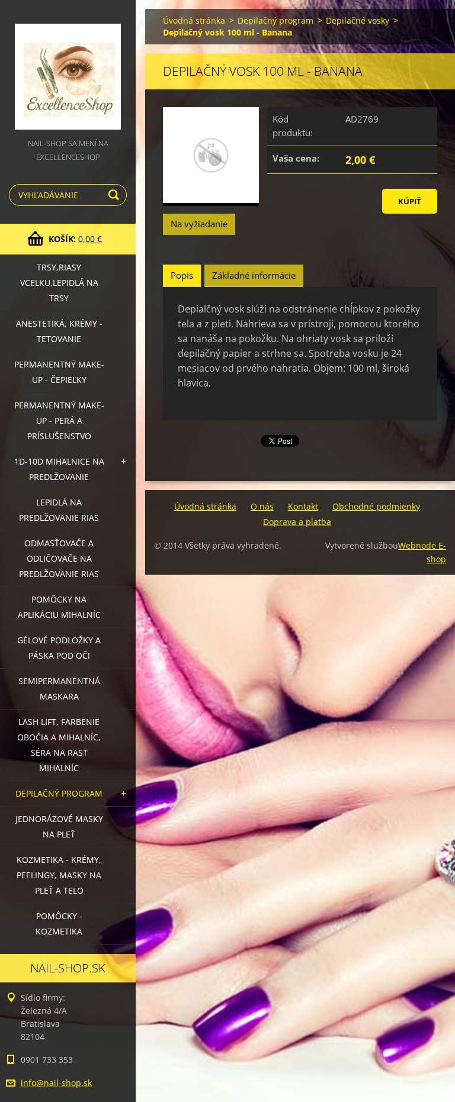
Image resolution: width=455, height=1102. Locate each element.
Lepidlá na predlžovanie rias (59, 510)
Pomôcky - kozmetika (59, 923)
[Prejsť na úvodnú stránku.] (68, 68)
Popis (182, 275)
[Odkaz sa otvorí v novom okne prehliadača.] (211, 156)
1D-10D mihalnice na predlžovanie (59, 469)
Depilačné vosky (357, 20)
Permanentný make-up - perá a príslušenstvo (59, 420)
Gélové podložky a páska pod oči (59, 647)
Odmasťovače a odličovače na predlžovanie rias (59, 558)
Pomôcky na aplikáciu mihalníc (59, 607)
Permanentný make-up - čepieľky (59, 372)
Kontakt (303, 506)
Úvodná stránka (194, 20)
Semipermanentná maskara (59, 688)
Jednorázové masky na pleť (59, 826)
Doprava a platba (297, 521)
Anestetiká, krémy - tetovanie (59, 331)
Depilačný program (58, 793)
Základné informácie (254, 275)
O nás (262, 506)
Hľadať (115, 195)
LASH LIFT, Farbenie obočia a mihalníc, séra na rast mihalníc (59, 745)
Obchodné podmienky (376, 506)
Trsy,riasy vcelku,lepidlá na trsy (59, 283)
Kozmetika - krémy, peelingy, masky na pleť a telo (59, 875)
